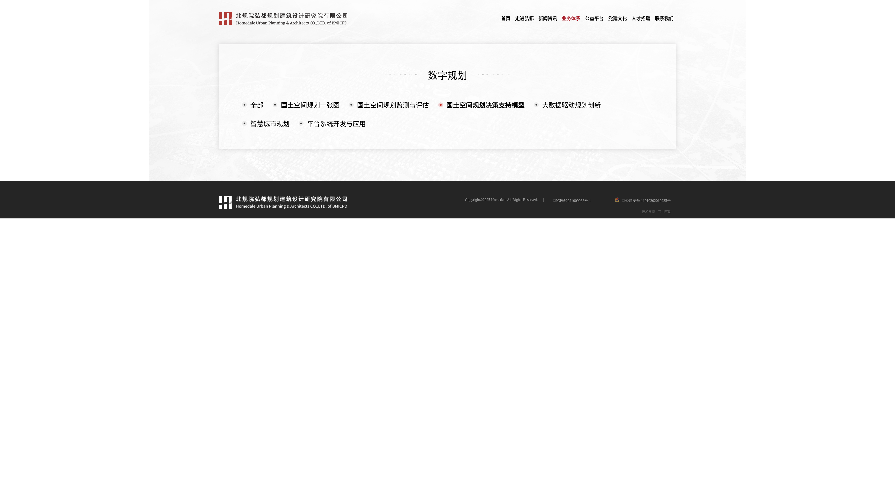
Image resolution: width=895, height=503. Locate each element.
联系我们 (664, 18)
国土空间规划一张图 (310, 105)
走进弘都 (524, 18)
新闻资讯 (547, 18)
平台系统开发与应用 (336, 124)
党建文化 (617, 18)
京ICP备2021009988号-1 (571, 201)
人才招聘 (641, 18)
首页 (505, 18)
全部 (256, 105)
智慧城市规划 (269, 124)
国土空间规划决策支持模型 (485, 105)
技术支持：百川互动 (656, 212)
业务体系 (571, 18)
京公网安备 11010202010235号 (667, 201)
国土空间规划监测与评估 (393, 105)
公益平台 (594, 18)
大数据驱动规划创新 (571, 105)
